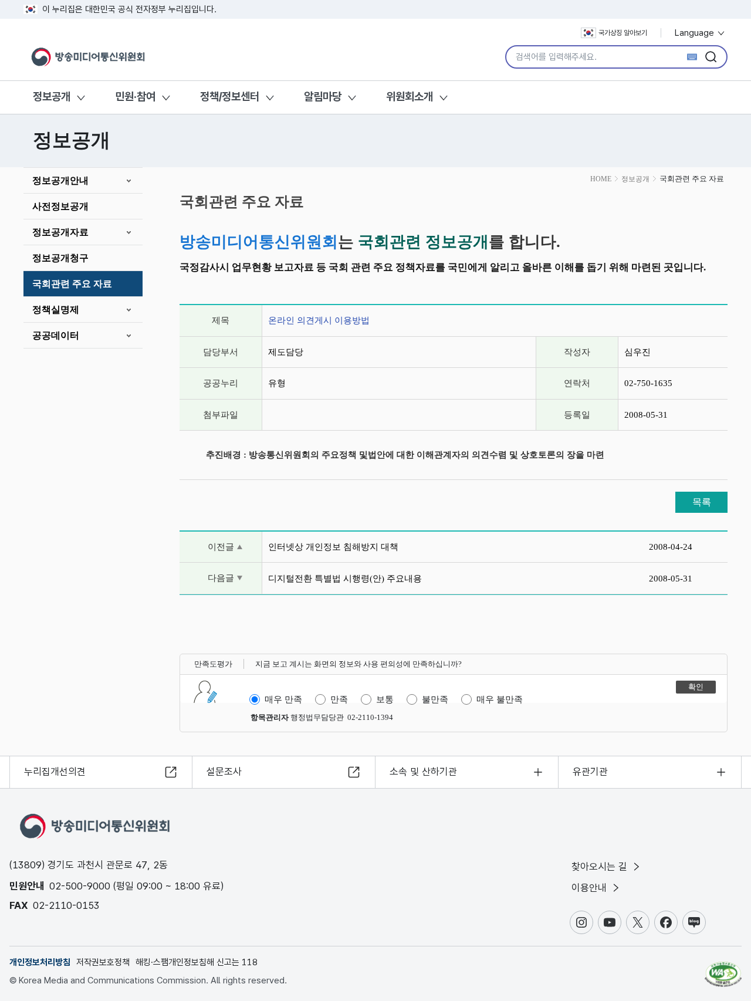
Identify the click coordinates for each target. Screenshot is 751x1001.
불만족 (435, 699)
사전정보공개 (60, 206)
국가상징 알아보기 (622, 33)
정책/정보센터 (229, 96)
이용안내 (590, 888)
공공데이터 (55, 335)
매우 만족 (283, 699)
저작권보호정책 (103, 962)
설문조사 (224, 771)
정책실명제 (55, 309)
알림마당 (322, 96)
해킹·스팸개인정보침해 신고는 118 (197, 962)
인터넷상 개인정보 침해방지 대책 (333, 547)
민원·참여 (135, 96)
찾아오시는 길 (600, 867)
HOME (600, 179)
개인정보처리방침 (39, 962)
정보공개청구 (60, 258)
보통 (385, 699)
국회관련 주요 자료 (72, 284)
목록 (701, 502)
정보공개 (51, 96)
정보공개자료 (60, 232)
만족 (339, 699)
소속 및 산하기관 (423, 771)
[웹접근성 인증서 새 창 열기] (723, 969)
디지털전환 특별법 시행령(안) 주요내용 (345, 578)
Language (695, 33)
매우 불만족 (499, 699)
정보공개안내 (60, 180)
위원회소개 (409, 96)
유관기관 (590, 771)
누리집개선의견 (55, 771)
